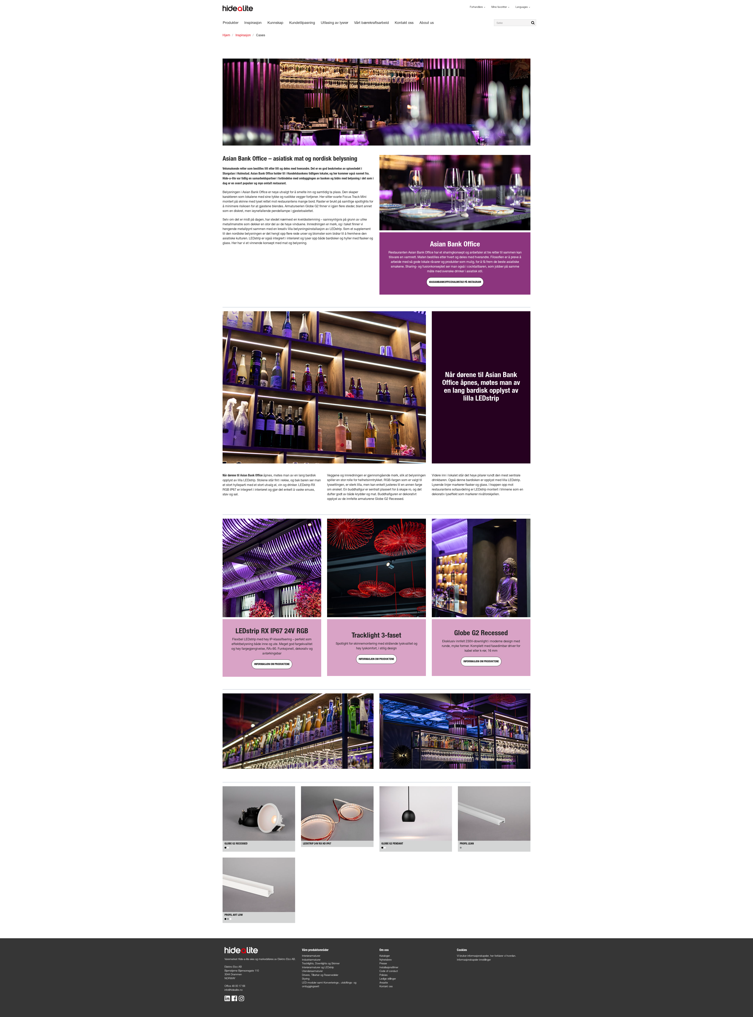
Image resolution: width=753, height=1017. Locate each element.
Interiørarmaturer (311, 955)
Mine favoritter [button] (499, 6)
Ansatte (383, 982)
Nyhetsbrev (385, 959)
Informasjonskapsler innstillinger (474, 959)
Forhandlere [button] (477, 6)
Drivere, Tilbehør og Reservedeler (320, 974)
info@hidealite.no (234, 989)
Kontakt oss (386, 986)
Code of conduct (388, 971)
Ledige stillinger (387, 978)
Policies (383, 974)
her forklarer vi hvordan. (503, 955)
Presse (383, 963)
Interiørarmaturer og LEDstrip (318, 967)
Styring (305, 978)
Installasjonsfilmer (388, 967)
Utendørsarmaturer (312, 971)
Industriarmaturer (311, 959)
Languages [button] (522, 6)
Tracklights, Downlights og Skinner (321, 963)
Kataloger (384, 955)
